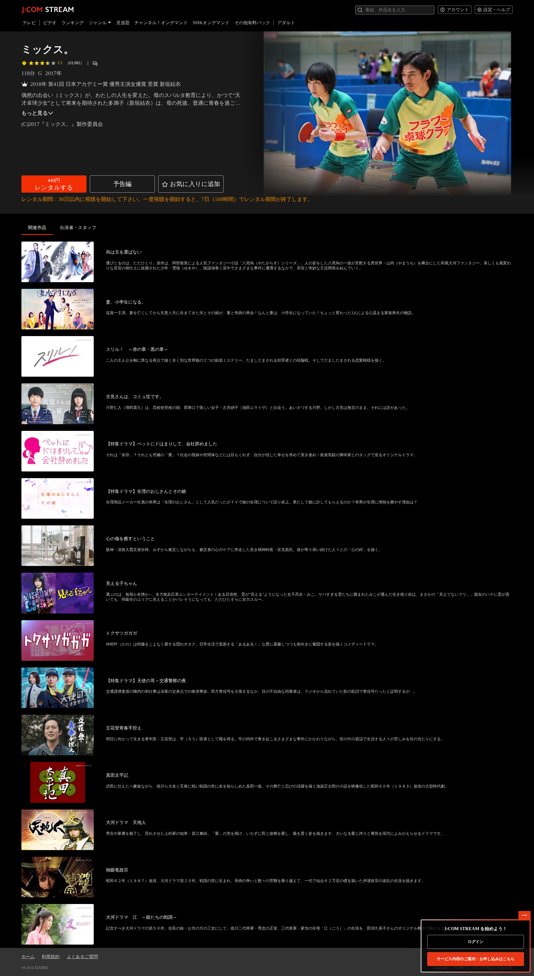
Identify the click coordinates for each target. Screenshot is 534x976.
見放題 (123, 22)
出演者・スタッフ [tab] (78, 227)
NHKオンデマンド (211, 22)
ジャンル (98, 22)
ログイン (475, 942)
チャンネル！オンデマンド (161, 22)
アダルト (286, 22)
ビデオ (49, 22)
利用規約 (51, 956)
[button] (53, 184)
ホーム (28, 956)
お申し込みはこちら (476, 959)
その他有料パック (252, 22)
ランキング (72, 22)
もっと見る (34, 113)
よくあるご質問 (82, 956)
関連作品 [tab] (37, 227)
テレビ (29, 22)
